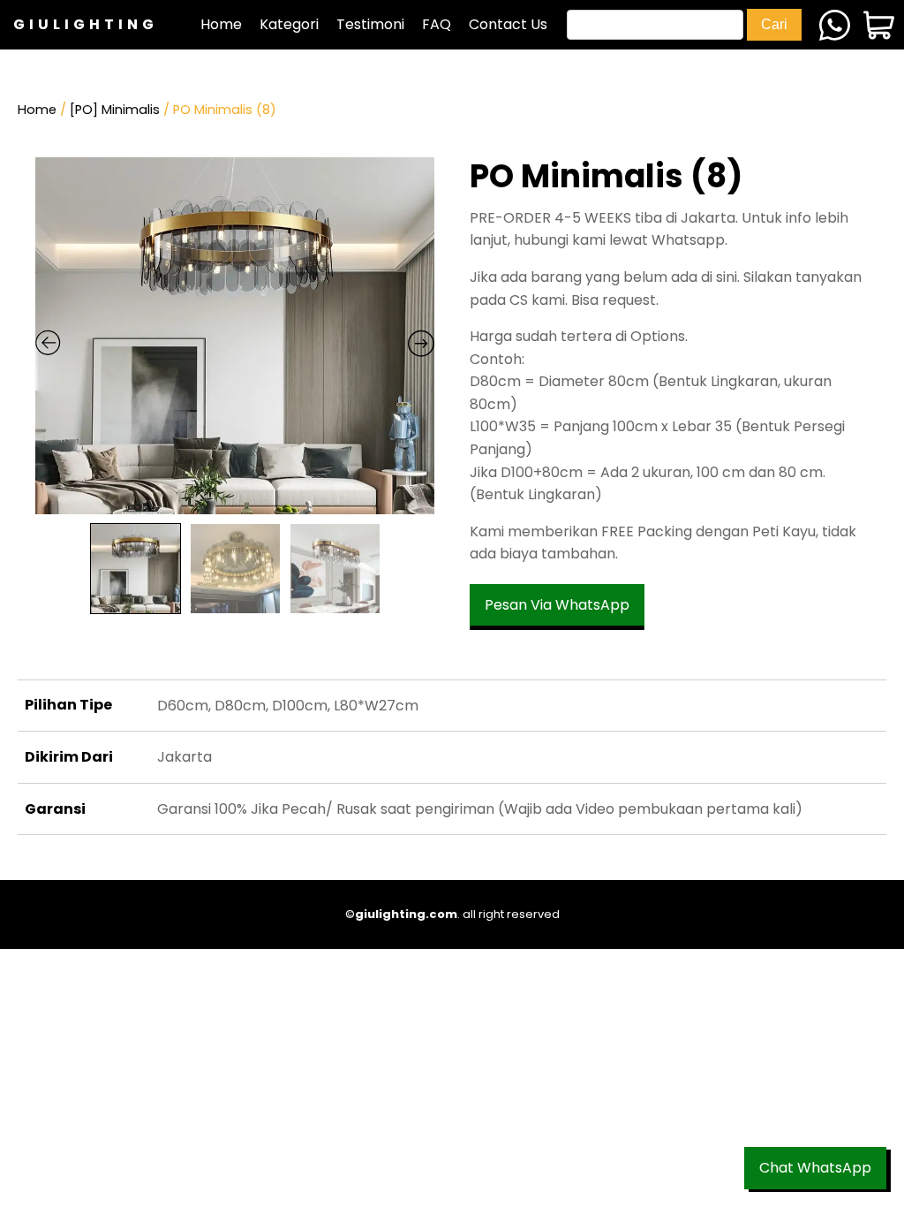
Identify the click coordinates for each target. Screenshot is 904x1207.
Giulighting (85, 24)
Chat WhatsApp (815, 1168)
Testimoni (370, 24)
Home (221, 24)
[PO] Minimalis (115, 109)
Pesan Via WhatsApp (557, 605)
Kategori (289, 24)
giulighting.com (406, 914)
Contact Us (508, 24)
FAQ (436, 24)
